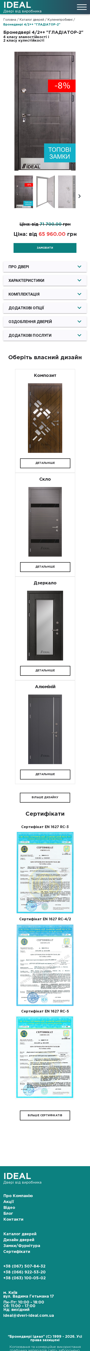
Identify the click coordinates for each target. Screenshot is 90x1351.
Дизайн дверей (18, 1240)
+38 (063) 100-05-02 (24, 1278)
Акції (8, 1202)
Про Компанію (18, 1196)
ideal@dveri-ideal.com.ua (28, 1315)
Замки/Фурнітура (21, 1246)
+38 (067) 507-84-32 (24, 1266)
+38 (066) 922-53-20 (24, 1272)
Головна (9, 20)
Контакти (13, 1219)
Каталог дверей (31, 20)
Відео (9, 1208)
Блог (8, 1213)
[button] (45, 267)
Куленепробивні (60, 20)
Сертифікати (16, 1252)
